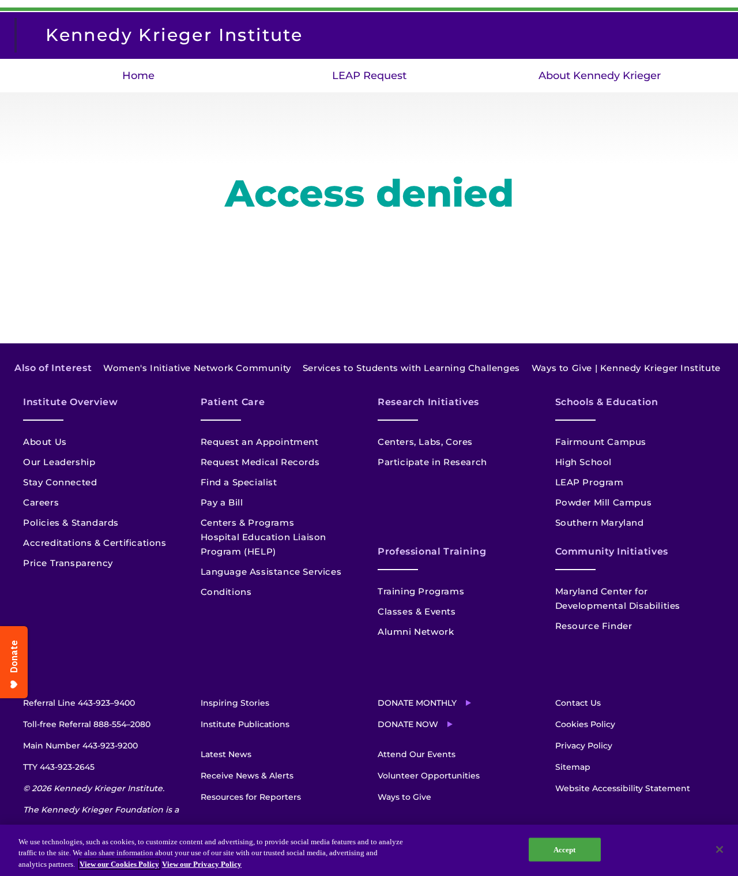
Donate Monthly (417, 703)
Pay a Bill (222, 502)
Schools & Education (606, 401)
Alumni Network (416, 631)
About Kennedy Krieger (600, 75)
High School (583, 461)
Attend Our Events (416, 754)
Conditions (226, 591)
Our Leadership (59, 461)
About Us (45, 441)
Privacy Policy (583, 745)
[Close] (719, 849)
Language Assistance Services (271, 571)
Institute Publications (245, 724)
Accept (565, 849)
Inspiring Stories (235, 703)
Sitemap (572, 767)
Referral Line (79, 703)
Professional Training (432, 551)
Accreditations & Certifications (95, 542)
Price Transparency (68, 562)
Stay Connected (60, 482)
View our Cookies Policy (119, 864)
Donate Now (408, 724)
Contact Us (578, 703)
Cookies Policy (585, 724)
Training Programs (421, 591)
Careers (41, 502)
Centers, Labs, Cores (425, 441)
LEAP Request (369, 75)
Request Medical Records (260, 461)
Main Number (80, 745)
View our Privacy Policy (202, 864)
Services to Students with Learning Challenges (411, 367)
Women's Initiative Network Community (197, 367)
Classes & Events (417, 611)
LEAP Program (589, 482)
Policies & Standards (71, 522)
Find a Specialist (239, 482)
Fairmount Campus (601, 441)
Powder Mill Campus (603, 502)
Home (138, 75)
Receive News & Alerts (247, 775)
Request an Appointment (260, 441)
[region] (369, 850)
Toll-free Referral (86, 724)
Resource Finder (593, 625)
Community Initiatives (611, 551)
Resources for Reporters (251, 797)
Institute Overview (70, 401)
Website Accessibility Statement (622, 788)
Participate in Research (432, 461)
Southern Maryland (599, 522)
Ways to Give (404, 797)
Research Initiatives (428, 401)
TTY (59, 767)
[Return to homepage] (21, 35)
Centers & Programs (248, 522)
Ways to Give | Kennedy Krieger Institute (626, 367)
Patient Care (233, 401)
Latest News (226, 754)
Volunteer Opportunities (429, 775)
